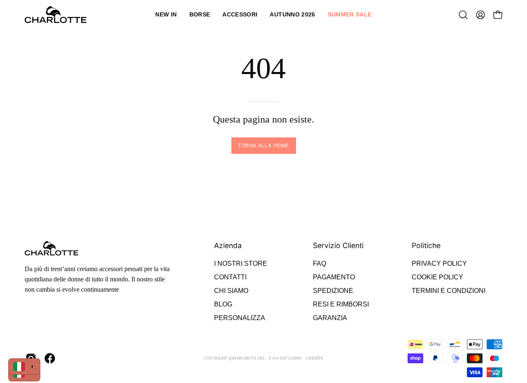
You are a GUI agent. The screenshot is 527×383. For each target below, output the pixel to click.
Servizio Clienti (338, 245)
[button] (200, 14)
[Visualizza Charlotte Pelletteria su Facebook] (50, 358)
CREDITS (314, 358)
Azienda (228, 245)
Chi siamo (231, 290)
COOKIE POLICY (437, 277)
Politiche (426, 245)
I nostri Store (240, 263)
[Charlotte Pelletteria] (55, 14)
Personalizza (239, 317)
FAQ (319, 263)
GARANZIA (330, 317)
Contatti (230, 277)
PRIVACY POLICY (439, 263)
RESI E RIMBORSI (341, 304)
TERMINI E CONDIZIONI (448, 290)
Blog (223, 304)
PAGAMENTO (334, 277)
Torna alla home (263, 145)
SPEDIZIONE (333, 290)
